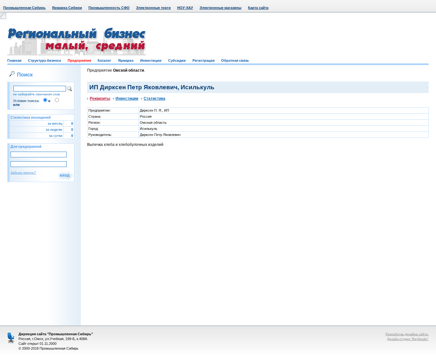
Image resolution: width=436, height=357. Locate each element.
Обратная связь (235, 60)
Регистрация (203, 60)
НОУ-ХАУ (185, 8)
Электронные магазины (220, 8)
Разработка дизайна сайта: (407, 334)
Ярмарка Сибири (67, 8)
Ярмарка (125, 60)
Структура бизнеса (44, 60)
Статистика (154, 98)
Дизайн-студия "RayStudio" (408, 339)
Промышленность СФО (109, 8)
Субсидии (177, 60)
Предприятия (79, 60)
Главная (14, 60)
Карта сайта (258, 8)
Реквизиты (100, 98)
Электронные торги (153, 8)
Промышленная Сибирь (24, 8)
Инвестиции (151, 60)
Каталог (104, 60)
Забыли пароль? (23, 172)
